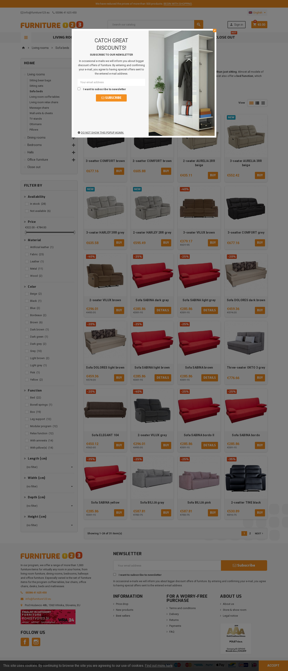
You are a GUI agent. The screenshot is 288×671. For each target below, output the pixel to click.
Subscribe (112, 98)
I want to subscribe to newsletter (104, 89)
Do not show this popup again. (102, 132)
